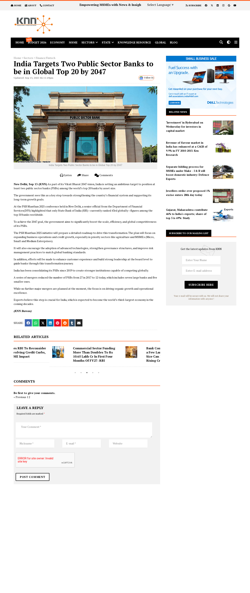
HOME (17, 5)
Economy (57, 42)
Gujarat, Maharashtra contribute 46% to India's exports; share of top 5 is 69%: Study (187, 214)
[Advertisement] (161, 19)
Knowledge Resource (134, 42)
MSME (73, 42)
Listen (67, 175)
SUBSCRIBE (194, 5)
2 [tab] (81, 373)
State (106, 42)
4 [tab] (93, 373)
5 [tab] (99, 373)
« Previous (20, 397)
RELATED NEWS (178, 111)
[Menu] (235, 43)
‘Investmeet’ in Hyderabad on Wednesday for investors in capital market (184, 126)
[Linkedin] (218, 5)
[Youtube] (235, 5)
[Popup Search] (221, 43)
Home (17, 58)
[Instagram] (223, 5)
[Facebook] (206, 5)
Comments (106, 175)
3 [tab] (87, 373)
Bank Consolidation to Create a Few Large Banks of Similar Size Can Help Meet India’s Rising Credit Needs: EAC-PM (133, 354)
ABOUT (32, 5)
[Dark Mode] (228, 43)
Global (160, 42)
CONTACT (48, 5)
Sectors (88, 42)
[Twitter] (212, 5)
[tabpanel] (50, 356)
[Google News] (229, 5)
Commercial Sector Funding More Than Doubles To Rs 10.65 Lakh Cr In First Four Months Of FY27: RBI (58, 354)
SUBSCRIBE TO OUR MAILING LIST (188, 233)
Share (85, 175)
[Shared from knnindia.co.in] (78, 322)
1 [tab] (75, 373)
